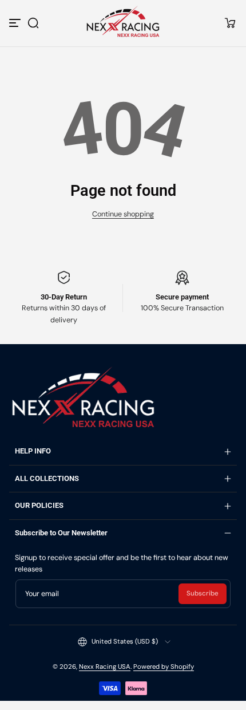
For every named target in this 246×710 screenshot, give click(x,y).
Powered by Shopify (163, 666)
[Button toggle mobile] (16, 23)
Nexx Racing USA (104, 666)
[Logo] (123, 22)
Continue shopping (123, 214)
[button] (33, 23)
